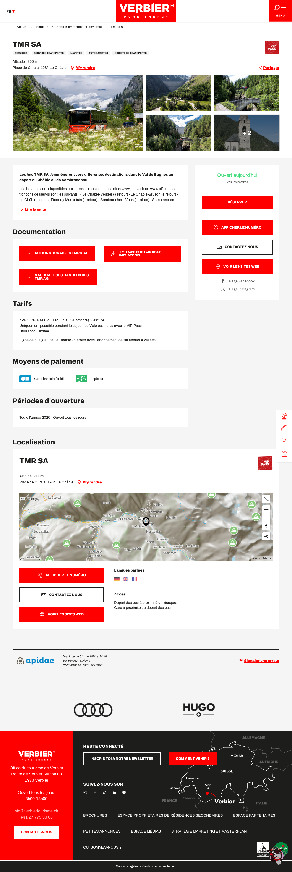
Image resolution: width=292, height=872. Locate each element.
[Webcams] (284, 416)
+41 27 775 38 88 (37, 817)
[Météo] (284, 440)
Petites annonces (102, 831)
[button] (78, 113)
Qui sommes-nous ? (102, 847)
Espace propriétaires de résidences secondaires (170, 815)
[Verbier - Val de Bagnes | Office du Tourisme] (146, 11)
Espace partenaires (254, 815)
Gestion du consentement (159, 866)
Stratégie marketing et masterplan (209, 831)
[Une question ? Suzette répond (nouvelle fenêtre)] (276, 856)
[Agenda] (284, 454)
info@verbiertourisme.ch (36, 811)
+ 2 (247, 132)
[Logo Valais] (263, 849)
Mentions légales (127, 866)
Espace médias (146, 831)
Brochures (95, 815)
